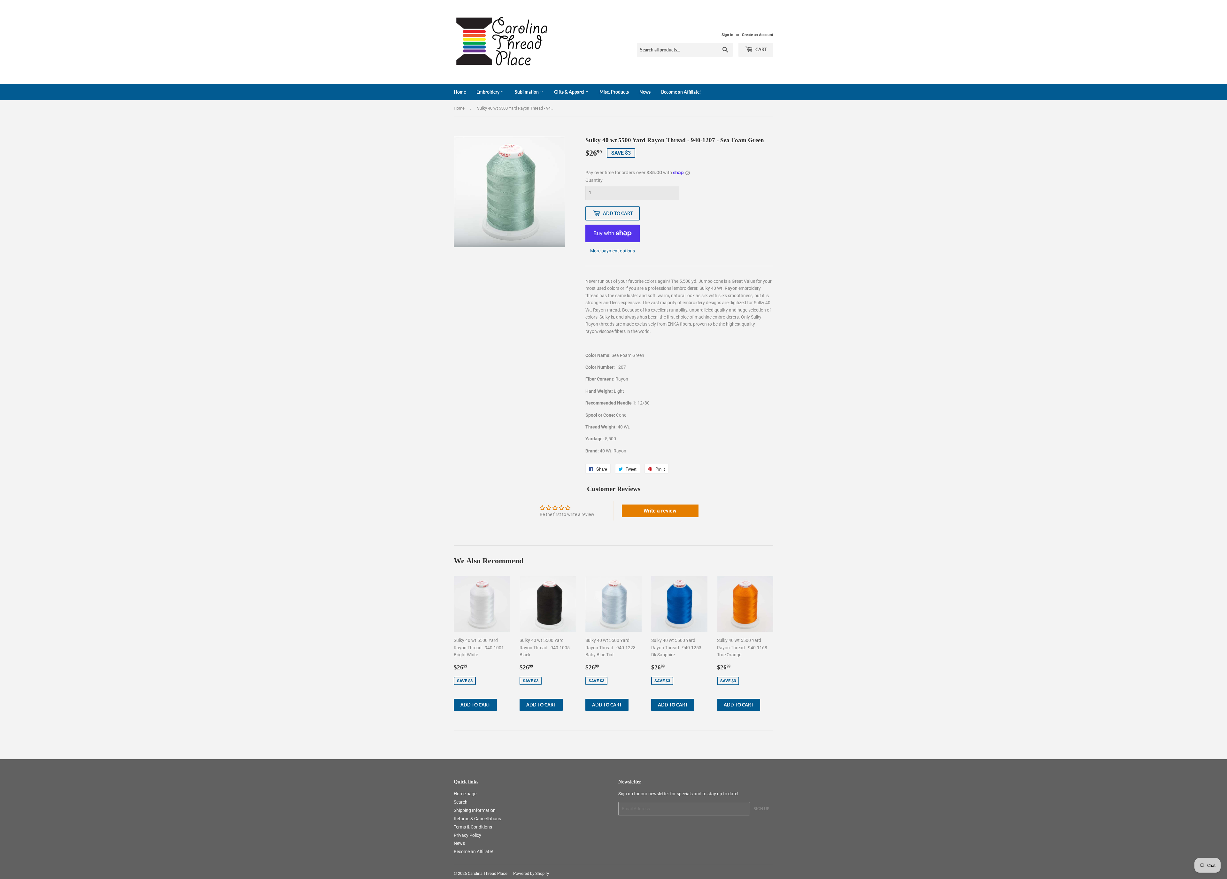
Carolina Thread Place (487, 873)
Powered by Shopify (531, 873)
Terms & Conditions (473, 826)
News (645, 92)
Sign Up (761, 808)
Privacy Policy (467, 835)
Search (460, 802)
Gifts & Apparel (569, 92)
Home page (465, 793)
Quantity (594, 180)
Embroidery (488, 92)
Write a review (660, 511)
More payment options (612, 250)
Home (460, 92)
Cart (760, 49)
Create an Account (757, 35)
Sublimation (527, 92)
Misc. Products (614, 92)
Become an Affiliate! (681, 92)
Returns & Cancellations (477, 818)
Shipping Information (475, 810)
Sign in (727, 35)
